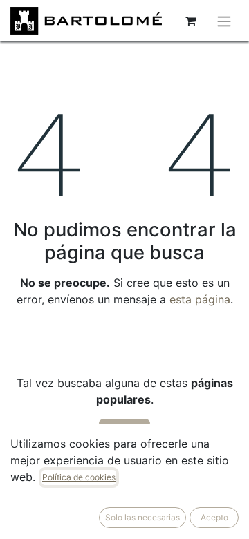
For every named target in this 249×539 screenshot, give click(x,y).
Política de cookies (79, 477)
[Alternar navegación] (224, 21)
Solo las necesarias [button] (142, 517)
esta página (199, 299)
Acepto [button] (214, 517)
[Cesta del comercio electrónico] (190, 21)
